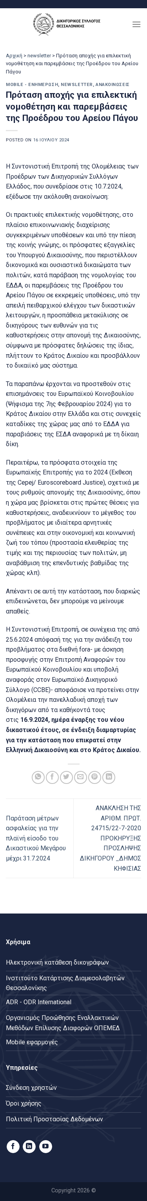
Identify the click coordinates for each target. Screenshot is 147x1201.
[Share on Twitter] (66, 777)
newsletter (39, 56)
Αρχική (14, 56)
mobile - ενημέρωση (32, 84)
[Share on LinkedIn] (108, 777)
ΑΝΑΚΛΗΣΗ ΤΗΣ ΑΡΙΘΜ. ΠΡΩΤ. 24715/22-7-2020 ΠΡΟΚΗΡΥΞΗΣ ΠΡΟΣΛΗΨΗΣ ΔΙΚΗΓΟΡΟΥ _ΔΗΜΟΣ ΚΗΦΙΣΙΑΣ (110, 838)
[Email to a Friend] (80, 777)
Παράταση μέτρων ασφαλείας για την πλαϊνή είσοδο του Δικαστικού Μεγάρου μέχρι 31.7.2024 (36, 838)
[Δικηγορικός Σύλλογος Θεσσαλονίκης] (69, 24)
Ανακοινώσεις (113, 84)
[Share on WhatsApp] (38, 777)
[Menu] (136, 24)
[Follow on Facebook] (13, 1146)
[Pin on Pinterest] (94, 777)
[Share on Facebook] (52, 777)
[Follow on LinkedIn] (29, 1146)
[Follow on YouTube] (45, 1146)
